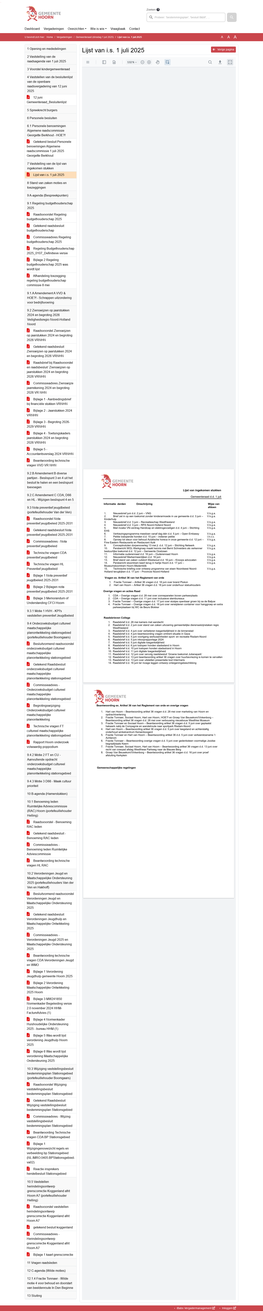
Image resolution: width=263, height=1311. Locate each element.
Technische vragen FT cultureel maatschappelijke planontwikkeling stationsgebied (49, 731)
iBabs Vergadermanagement (194, 1308)
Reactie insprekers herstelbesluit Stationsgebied (46, 1171)
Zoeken (151, 9)
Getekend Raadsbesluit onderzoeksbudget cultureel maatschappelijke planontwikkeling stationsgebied (49, 671)
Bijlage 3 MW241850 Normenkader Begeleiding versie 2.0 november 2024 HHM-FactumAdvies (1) (49, 1005)
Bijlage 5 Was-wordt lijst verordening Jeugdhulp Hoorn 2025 (47, 1040)
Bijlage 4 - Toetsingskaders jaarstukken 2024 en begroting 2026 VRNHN (48, 438)
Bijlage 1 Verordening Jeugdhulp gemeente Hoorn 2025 (50, 974)
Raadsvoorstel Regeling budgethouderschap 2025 (46, 217)
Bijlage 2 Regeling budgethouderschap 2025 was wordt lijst (47, 264)
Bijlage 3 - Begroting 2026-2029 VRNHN (48, 424)
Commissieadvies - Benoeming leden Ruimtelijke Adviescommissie (47, 849)
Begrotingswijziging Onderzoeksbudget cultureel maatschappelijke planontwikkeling (46, 712)
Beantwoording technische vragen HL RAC (48, 863)
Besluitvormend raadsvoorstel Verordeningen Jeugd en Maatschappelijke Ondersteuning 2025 (50, 900)
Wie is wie (97, 28)
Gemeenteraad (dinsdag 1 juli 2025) (95, 37)
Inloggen (227, 1308)
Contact (134, 28)
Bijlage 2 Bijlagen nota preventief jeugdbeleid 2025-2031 (50, 589)
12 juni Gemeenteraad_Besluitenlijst (46, 100)
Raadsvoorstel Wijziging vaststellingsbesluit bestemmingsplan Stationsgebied (49, 1089)
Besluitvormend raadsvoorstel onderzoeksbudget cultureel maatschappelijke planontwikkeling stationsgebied (50, 650)
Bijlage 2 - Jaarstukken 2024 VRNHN (49, 413)
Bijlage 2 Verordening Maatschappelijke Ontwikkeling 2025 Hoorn (48, 987)
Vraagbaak (118, 28)
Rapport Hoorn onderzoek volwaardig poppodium (48, 744)
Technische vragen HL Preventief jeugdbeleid (45, 566)
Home (50, 37)
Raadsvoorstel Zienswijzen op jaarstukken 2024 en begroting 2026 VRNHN (49, 335)
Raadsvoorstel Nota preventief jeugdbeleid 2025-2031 (50, 521)
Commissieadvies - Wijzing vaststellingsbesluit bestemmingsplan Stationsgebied (49, 1121)
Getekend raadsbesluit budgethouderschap (45, 228)
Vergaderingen (54, 28)
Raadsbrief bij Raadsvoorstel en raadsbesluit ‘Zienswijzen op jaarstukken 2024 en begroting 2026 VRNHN (50, 369)
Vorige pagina (225, 49)
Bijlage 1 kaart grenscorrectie (53, 1254)
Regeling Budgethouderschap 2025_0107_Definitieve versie (50, 251)
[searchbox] (186, 17)
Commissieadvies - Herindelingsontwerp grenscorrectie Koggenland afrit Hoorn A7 (48, 1241)
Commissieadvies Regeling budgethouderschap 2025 (49, 239)
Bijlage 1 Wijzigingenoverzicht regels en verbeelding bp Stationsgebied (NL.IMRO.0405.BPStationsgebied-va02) (51, 1153)
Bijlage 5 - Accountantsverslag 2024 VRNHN (50, 452)
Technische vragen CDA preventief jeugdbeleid (47, 555)
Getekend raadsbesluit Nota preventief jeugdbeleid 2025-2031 (50, 532)
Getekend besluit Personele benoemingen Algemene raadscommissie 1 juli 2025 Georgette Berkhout (49, 148)
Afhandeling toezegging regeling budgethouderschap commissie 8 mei (46, 280)
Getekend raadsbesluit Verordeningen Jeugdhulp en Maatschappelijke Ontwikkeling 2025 (48, 921)
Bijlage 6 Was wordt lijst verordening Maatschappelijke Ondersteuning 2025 (47, 1056)
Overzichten (76, 28)
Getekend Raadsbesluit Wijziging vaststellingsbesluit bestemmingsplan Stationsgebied (49, 1105)
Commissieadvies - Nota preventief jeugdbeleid (47, 544)
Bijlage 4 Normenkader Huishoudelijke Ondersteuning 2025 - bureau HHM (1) (47, 1024)
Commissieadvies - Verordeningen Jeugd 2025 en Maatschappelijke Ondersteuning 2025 (49, 942)
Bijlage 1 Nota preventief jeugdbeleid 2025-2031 (47, 578)
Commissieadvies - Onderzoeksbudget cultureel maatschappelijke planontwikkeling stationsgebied (49, 692)
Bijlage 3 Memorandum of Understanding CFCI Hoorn (47, 600)
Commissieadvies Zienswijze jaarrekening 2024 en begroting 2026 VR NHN (50, 388)
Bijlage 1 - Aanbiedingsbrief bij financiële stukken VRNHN (49, 402)
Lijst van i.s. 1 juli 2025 (48, 174)
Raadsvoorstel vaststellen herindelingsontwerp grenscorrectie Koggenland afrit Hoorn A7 (48, 1213)
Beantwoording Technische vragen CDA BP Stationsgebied (48, 1135)
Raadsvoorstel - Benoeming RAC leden (49, 824)
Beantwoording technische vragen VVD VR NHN (48, 463)
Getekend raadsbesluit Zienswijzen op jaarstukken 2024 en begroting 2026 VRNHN (49, 351)
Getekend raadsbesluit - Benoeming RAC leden (46, 836)
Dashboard (32, 28)
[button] (232, 17)
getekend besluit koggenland (53, 1227)
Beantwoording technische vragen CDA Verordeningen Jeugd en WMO (50, 960)
